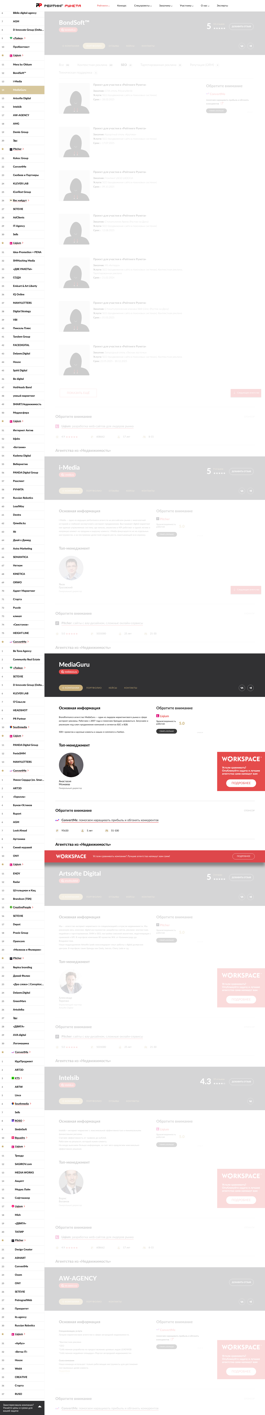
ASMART (20, 1258)
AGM (16, 21)
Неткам (17, 565)
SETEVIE (18, 209)
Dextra (17, 515)
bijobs (16, 439)
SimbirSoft (21, 1129)
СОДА (17, 277)
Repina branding (22, 967)
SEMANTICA (20, 557)
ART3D (17, 788)
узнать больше (216, 111)
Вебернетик (20, 464)
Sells (15, 234)
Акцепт (19, 1181)
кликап (17, 616)
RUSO (18, 1394)
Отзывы (114, 46)
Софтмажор (22, 1198)
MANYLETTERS (22, 303)
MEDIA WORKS (24, 1172)
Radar (16, 882)
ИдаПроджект (24, 1061)
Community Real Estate (26, 659)
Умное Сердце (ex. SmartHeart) (28, 780)
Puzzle (17, 607)
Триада (19, 1155)
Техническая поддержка (77, 72)
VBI (15, 320)
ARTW (19, 1087)
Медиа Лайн (22, 1189)
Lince (18, 1095)
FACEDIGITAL (21, 345)
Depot (16, 924)
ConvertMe (19, 166)
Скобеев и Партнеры (26, 175)
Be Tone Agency (22, 651)
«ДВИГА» (18, 1026)
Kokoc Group (20, 158)
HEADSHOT (20, 710)
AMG (16, 123)
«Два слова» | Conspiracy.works (28, 984)
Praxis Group (20, 933)
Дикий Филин (21, 976)
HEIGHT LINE (21, 633)
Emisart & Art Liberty (25, 286)
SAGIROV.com (23, 1164)
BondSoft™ (19, 73)
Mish (18, 1215)
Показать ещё (78, 393)
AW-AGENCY (21, 115)
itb (14, 531)
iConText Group (22, 192)
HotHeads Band (22, 387)
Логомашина (21, 1043)
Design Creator (23, 1249)
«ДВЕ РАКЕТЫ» (22, 269)
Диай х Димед (22, 540)
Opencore (19, 941)
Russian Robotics (23, 498)
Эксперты (222, 5)
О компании (70, 46)
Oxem (18, 1275)
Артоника (19, 839)
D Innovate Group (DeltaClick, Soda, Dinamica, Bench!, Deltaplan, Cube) (28, 30)
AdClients (18, 217)
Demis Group (20, 132)
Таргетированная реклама (160, 64)
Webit (18, 1368)
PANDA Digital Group (25, 472)
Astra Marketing (22, 548)
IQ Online (18, 294)
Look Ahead (20, 830)
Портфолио (94, 46)
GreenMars (19, 1001)
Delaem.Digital (21, 353)
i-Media (17, 81)
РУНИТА (18, 489)
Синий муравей (22, 847)
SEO (126, 64)
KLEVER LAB (20, 183)
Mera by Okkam (22, 64)
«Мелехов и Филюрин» (27, 949)
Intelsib (17, 107)
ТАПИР (19, 1232)
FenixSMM (19, 753)
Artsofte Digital (22, 98)
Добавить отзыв (241, 27)
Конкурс (122, 5)
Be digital (18, 379)
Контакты (148, 46)
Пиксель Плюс (22, 328)
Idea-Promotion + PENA (27, 252)
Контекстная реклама (94, 64)
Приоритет (22, 1308)
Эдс (15, 140)
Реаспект (18, 481)
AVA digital (19, 1035)
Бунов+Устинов (22, 805)
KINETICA (19, 574)
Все (64, 64)
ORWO (17, 582)
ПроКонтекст (21, 47)
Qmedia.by (19, 523)
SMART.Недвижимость (27, 404)
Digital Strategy (22, 311)
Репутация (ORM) (204, 64)
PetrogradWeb (23, 1300)
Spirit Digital (20, 370)
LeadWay (18, 506)
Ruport (17, 813)
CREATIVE (21, 1377)
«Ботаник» (19, 447)
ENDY (16, 873)
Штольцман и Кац (24, 890)
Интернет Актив (23, 430)
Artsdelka (18, 1009)
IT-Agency (19, 226)
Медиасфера (21, 412)
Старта (17, 599)
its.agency (21, 1317)
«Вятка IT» (21, 1352)
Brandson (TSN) (22, 899)
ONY (16, 856)
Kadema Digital (22, 455)
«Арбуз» (20, 1343)
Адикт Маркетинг (24, 591)
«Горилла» (19, 796)
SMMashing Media (24, 260)
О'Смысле (19, 702)
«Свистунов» (21, 624)
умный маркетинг (24, 396)
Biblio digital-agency (24, 13)
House (17, 362)
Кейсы (130, 46)
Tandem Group (21, 336)
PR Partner (19, 718)
